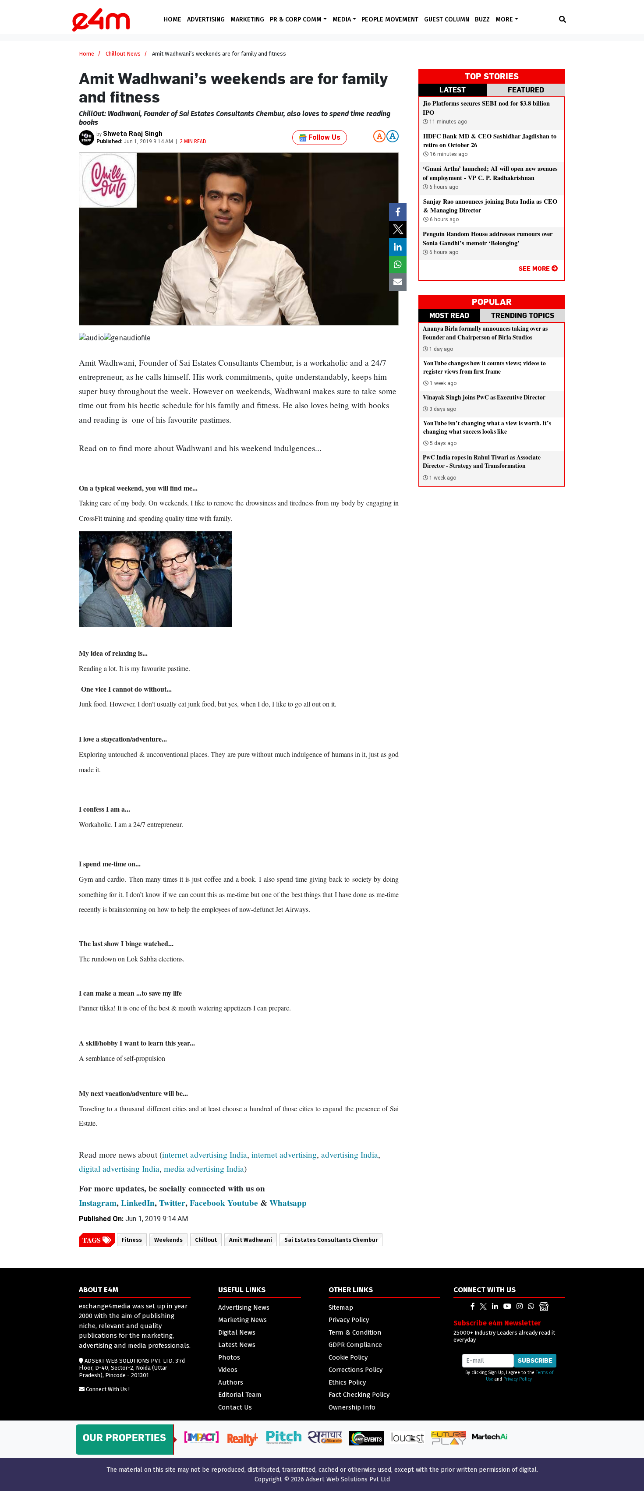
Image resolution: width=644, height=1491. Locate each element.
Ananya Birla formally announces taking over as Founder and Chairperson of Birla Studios (485, 332)
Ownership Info (352, 1407)
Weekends (168, 1240)
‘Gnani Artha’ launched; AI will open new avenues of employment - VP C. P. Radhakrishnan (490, 173)
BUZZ (482, 19)
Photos (229, 1357)
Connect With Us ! (108, 1389)
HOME (172, 19)
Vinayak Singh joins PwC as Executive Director (484, 397)
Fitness (132, 1240)
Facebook (207, 1203)
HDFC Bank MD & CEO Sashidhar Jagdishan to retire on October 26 (489, 140)
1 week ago (443, 383)
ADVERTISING (206, 19)
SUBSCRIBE (535, 1360)
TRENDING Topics (522, 315)
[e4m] (472, 1306)
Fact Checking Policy (359, 1395)
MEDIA (343, 19)
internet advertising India (204, 1154)
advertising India (349, 1154)
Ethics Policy (347, 1382)
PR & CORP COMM (296, 19)
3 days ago (442, 409)
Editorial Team (240, 1395)
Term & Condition (355, 1332)
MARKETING (247, 19)
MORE (505, 19)
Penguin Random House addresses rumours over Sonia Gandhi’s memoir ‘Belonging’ (487, 238)
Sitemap (341, 1307)
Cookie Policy (348, 1357)
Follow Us (323, 137)
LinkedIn (138, 1203)
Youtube (242, 1203)
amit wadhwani (250, 1240)
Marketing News (242, 1320)
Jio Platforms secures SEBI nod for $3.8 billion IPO (486, 108)
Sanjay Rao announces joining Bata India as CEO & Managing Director (490, 206)
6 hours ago (443, 187)
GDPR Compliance (355, 1345)
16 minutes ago (447, 154)
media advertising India (204, 1168)
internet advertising (284, 1154)
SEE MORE (535, 268)
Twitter (172, 1203)
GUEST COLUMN (446, 19)
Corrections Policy (355, 1370)
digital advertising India (119, 1168)
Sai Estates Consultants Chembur (331, 1240)
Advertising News (243, 1307)
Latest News (236, 1345)
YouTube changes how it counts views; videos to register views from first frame (484, 367)
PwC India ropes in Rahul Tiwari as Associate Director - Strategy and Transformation (482, 461)
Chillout (206, 1240)
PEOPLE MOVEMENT (389, 19)
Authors (230, 1382)
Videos (227, 1370)
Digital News (236, 1332)
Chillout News (123, 53)
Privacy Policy (349, 1320)
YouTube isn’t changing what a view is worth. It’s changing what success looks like (487, 427)
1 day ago (441, 349)
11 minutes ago (447, 122)
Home (86, 53)
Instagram (98, 1203)
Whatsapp (288, 1203)
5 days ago (443, 443)
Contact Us (235, 1407)
